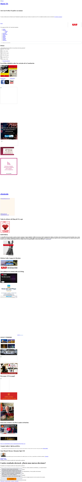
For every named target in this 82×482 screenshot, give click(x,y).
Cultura (4, 35)
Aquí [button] (19, 476)
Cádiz (6, 32)
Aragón (6, 31)
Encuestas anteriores (6, 60)
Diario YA (4, 4)
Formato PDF (12, 78)
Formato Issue (2, 78)
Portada (1, 459)
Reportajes (4, 40)
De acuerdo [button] (11, 478)
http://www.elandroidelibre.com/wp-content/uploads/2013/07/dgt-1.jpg (12, 443)
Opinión (4, 39)
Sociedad (4, 38)
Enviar (5, 458)
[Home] (2, 0)
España (4, 29)
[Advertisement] (8, 113)
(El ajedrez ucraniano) (58, 16)
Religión (4, 36)
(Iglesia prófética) (45, 448)
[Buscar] (2, 43)
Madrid (4, 37)
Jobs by (20, 334)
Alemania (46, 456)
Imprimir (2, 458)
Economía (4, 33)
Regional (4, 30)
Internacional (5, 34)
